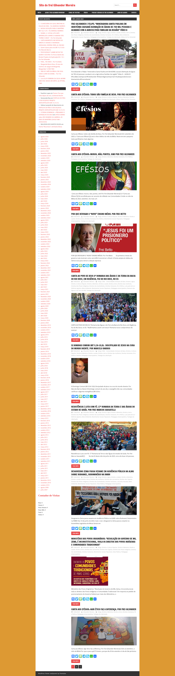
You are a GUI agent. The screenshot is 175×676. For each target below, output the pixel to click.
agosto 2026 (44, 136)
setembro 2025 (45, 160)
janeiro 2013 (45, 423)
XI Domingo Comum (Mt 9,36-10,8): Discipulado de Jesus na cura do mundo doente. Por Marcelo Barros (103, 347)
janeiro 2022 (45, 265)
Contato (133, 13)
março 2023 (44, 232)
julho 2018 (44, 366)
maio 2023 (44, 227)
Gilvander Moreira (88, 32)
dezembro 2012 (46, 425)
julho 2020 (44, 308)
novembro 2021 (46, 270)
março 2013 (44, 418)
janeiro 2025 (45, 179)
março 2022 (44, 261)
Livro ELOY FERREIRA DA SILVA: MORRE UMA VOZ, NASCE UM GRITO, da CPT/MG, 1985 (52, 81)
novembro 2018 (46, 356)
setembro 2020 (45, 304)
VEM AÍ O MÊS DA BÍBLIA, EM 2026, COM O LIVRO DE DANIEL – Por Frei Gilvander (51, 73)
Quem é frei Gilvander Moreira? (55, 13)
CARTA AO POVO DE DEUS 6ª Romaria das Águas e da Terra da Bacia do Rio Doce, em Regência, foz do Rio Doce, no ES (103, 277)
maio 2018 (44, 370)
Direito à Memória (123, 97)
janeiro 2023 (45, 237)
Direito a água (106, 32)
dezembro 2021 (46, 268)
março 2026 (44, 146)
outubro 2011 (45, 459)
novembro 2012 (46, 428)
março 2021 (44, 289)
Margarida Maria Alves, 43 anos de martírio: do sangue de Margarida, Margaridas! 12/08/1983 (51, 66)
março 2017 (44, 404)
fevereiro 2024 (45, 206)
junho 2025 (44, 167)
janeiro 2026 (45, 151)
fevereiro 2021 (45, 292)
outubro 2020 (45, 301)
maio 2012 (44, 442)
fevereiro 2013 (45, 421)
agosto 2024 (44, 191)
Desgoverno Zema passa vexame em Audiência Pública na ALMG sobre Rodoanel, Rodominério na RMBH (102, 473)
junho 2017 (44, 397)
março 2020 (44, 318)
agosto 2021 (44, 277)
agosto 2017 (44, 392)
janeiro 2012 (45, 452)
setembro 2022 (45, 246)
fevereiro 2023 (45, 234)
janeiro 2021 (45, 294)
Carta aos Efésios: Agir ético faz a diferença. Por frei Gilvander (103, 609)
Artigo (99, 32)
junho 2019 (44, 339)
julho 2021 (44, 280)
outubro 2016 (45, 413)
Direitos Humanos (105, 35)
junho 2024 (44, 196)
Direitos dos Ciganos (126, 479)
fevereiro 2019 (45, 349)
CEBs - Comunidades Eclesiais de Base (113, 281)
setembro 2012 (45, 432)
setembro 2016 (45, 416)
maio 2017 (44, 399)
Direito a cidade (116, 477)
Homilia (78, 355)
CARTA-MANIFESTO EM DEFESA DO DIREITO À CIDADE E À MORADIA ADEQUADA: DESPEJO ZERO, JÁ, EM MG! (51, 42)
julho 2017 (44, 394)
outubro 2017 (45, 387)
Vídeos (86, 13)
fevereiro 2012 (45, 449)
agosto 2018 (44, 363)
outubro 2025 (45, 158)
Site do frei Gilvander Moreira (57, 5)
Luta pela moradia (122, 481)
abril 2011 (44, 473)
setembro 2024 (45, 189)
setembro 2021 (45, 275)
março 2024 (44, 203)
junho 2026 (44, 141)
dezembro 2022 (46, 239)
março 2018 (44, 375)
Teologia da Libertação (113, 37)
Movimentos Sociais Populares (80, 37)
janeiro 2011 (45, 478)
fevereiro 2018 (45, 378)
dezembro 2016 (46, 409)
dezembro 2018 (46, 354)
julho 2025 (44, 165)
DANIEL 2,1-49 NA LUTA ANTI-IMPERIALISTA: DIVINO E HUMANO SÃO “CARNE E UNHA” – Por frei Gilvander (51, 35)
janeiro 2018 (45, 380)
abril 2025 (44, 172)
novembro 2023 (46, 213)
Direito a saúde (115, 32)
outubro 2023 (45, 215)
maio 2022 (44, 256)
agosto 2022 (44, 249)
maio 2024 (44, 199)
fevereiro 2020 (45, 320)
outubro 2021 (45, 272)
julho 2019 (44, 337)
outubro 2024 (45, 187)
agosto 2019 (44, 335)
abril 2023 (44, 230)
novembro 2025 (46, 156)
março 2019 (44, 347)
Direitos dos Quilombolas (92, 35)
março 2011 (44, 475)
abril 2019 (44, 344)
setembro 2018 (45, 361)
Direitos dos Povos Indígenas (80, 286)
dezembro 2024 (46, 182)
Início (39, 13)
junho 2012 (44, 440)
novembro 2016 (46, 411)
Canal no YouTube (74, 13)
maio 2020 (44, 313)
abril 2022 (44, 258)
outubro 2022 (45, 244)
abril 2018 (44, 373)
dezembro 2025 (46, 153)
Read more (76, 89)
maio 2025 (44, 170)
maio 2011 (44, 471)
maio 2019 (44, 342)
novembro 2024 (46, 184)
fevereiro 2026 (45, 148)
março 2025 (44, 175)
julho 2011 (44, 466)
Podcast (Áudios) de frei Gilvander (102, 13)
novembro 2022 (46, 241)
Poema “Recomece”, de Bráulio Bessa (50, 127)
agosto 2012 (44, 435)
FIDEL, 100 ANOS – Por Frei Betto (51, 62)
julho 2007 (44, 490)
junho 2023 (44, 225)
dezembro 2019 (46, 325)
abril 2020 (44, 315)
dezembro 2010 (46, 480)
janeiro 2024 (45, 208)
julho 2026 (44, 139)
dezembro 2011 (46, 454)
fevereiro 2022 (45, 263)
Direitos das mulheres (124, 284)
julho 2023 (44, 222)
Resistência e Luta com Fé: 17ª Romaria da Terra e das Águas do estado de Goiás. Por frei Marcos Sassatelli (103, 408)
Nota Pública (101, 484)
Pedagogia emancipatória (98, 37)
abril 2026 (44, 144)
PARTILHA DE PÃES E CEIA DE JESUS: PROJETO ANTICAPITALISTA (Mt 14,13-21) (52, 100)
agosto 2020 (44, 306)
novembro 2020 (46, 299)
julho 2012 (44, 437)
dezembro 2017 (46, 382)
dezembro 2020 (46, 296)
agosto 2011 (44, 463)
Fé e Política (115, 35)
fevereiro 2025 (45, 177)
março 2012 (44, 447)
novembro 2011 (46, 456)
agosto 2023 (44, 220)
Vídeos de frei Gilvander (128, 37)
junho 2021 (44, 282)
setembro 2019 (45, 332)
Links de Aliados (122, 13)
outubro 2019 (45, 330)
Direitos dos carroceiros (112, 479)
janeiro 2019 (45, 351)
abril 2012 (44, 444)
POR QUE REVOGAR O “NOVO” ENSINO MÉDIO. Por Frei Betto (98, 213)
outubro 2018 (45, 358)
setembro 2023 (45, 218)
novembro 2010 (46, 483)
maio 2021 (44, 284)
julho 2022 (44, 251)
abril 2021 (44, 287)
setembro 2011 (45, 461)
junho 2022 (44, 253)
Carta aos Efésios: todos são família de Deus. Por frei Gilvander (103, 94)
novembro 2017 (46, 385)
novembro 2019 (46, 327)
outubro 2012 (45, 430)
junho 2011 (44, 468)
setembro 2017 (45, 390)
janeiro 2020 (45, 323)
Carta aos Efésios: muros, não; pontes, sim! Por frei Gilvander (102, 154)
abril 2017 (44, 401)
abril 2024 (44, 201)
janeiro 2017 (45, 406)
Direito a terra (125, 32)
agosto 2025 (44, 163)
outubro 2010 (45, 485)
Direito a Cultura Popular (109, 97)
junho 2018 (44, 368)
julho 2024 (44, 194)
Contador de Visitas (49, 495)
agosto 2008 (44, 487)
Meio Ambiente (124, 35)
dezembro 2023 (46, 210)
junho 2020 (44, 311)
